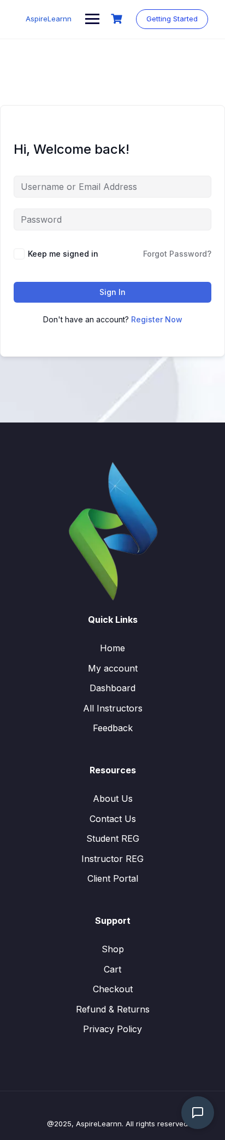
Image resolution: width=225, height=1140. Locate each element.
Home (112, 648)
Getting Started (172, 18)
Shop (113, 949)
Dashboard (112, 687)
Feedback (113, 727)
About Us (113, 798)
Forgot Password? (177, 253)
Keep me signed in (63, 253)
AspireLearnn (49, 18)
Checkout (113, 988)
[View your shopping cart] (118, 19)
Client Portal (112, 878)
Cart (112, 969)
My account (113, 668)
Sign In (112, 292)
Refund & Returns (113, 1009)
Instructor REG (112, 858)
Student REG (112, 838)
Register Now (156, 319)
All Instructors (113, 708)
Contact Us (113, 818)
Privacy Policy (112, 1028)
